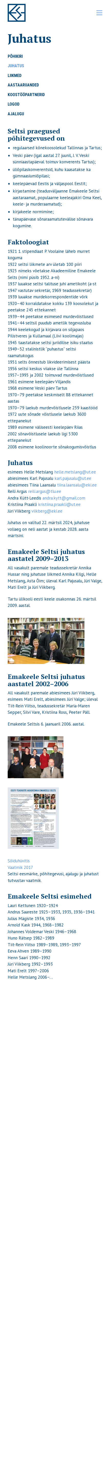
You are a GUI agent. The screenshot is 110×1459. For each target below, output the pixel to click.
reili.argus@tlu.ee (44, 491)
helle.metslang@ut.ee (75, 472)
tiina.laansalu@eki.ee (77, 485)
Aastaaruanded (23, 85)
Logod (13, 104)
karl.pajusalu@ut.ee (72, 478)
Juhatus (16, 65)
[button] (99, 12)
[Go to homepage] (17, 13)
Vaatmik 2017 (20, 867)
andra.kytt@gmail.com (63, 498)
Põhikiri (15, 56)
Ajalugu (16, 113)
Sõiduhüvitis (19, 861)
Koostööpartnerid (26, 94)
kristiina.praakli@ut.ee (59, 504)
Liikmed (14, 75)
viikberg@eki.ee (46, 511)
